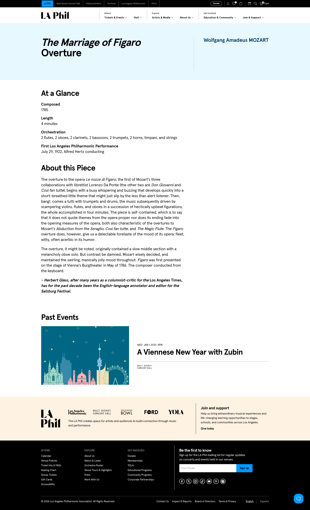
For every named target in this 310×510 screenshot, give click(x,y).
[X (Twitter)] (188, 481)
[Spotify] (216, 481)
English (250, 501)
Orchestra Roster (93, 465)
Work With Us (91, 479)
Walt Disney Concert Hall (68, 4)
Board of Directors (205, 501)
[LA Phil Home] (55, 15)
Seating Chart (48, 470)
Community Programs (140, 475)
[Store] (241, 3)
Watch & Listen (92, 461)
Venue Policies (49, 461)
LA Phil (47, 4)
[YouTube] (209, 481)
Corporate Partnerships (141, 479)
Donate (216, 4)
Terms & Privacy (227, 501)
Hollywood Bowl (93, 4)
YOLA (153, 4)
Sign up (244, 468)
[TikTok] (202, 481)
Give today (207, 428)
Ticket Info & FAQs (51, 465)
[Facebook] (182, 481)
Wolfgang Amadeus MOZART (236, 40)
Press (87, 475)
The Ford (111, 4)
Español (264, 501)
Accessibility (48, 484)
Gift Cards (46, 479)
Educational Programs (140, 470)
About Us (89, 456)
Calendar (46, 456)
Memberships (135, 461)
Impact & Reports (182, 501)
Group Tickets (49, 475)
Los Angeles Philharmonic (133, 4)
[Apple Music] (223, 481)
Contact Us (162, 501)
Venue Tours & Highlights (98, 470)
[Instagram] (195, 481)
